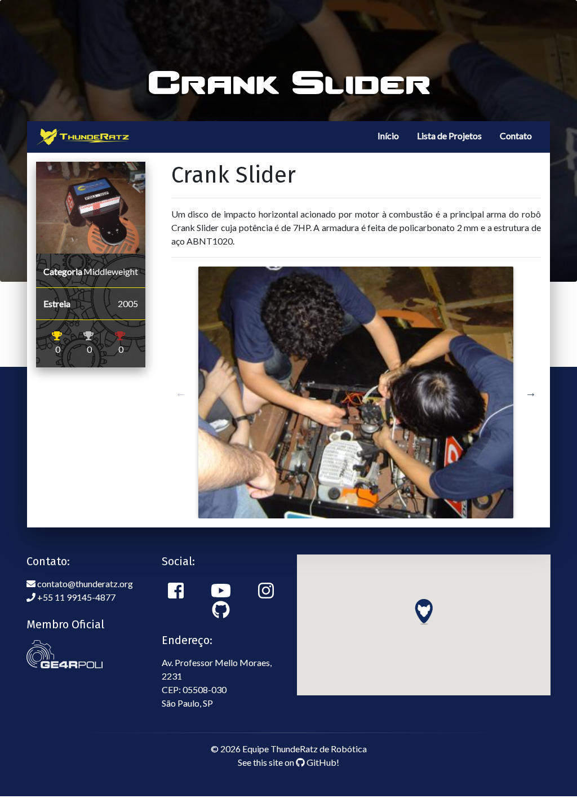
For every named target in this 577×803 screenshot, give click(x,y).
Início (388, 135)
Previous (181, 392)
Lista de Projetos (449, 135)
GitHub (320, 762)
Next (530, 392)
